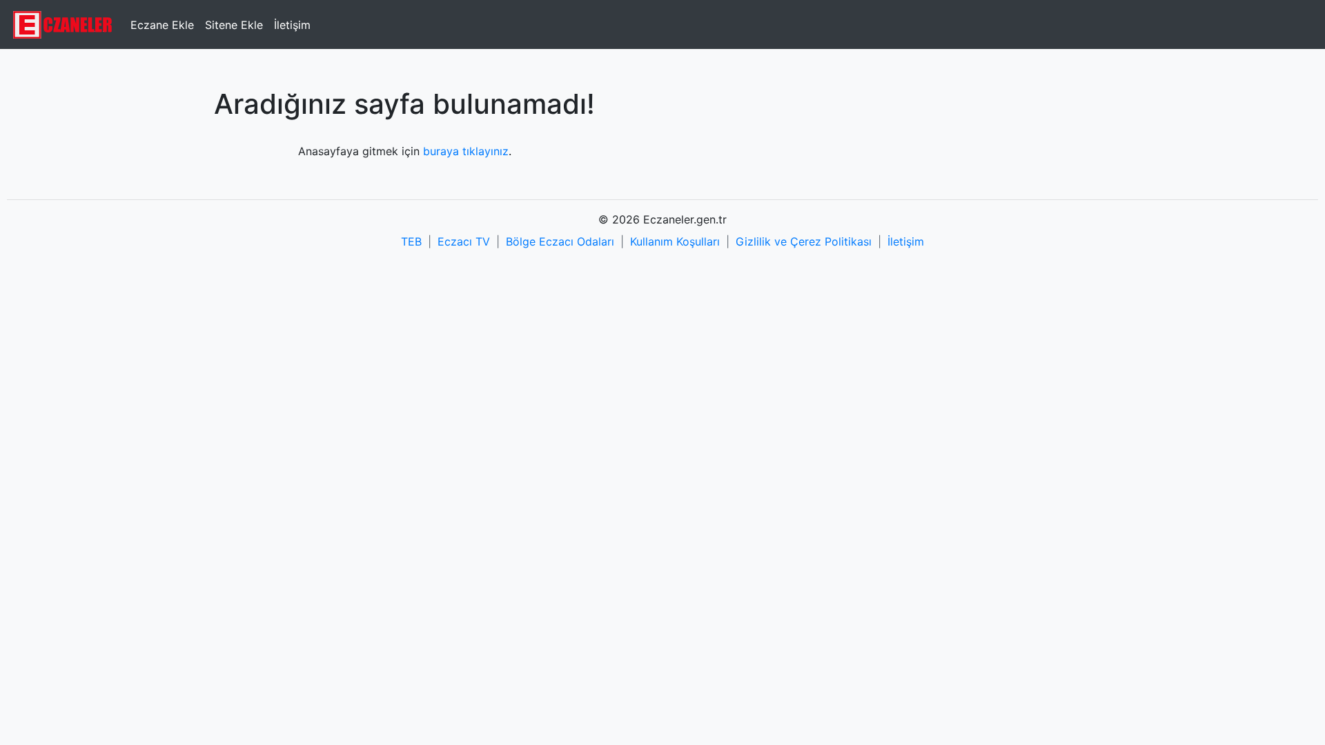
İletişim (292, 25)
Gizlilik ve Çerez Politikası (804, 241)
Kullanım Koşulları (675, 241)
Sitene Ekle (234, 25)
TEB (411, 241)
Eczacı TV (464, 241)
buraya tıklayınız (466, 151)
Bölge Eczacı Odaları (560, 241)
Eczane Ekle (162, 25)
